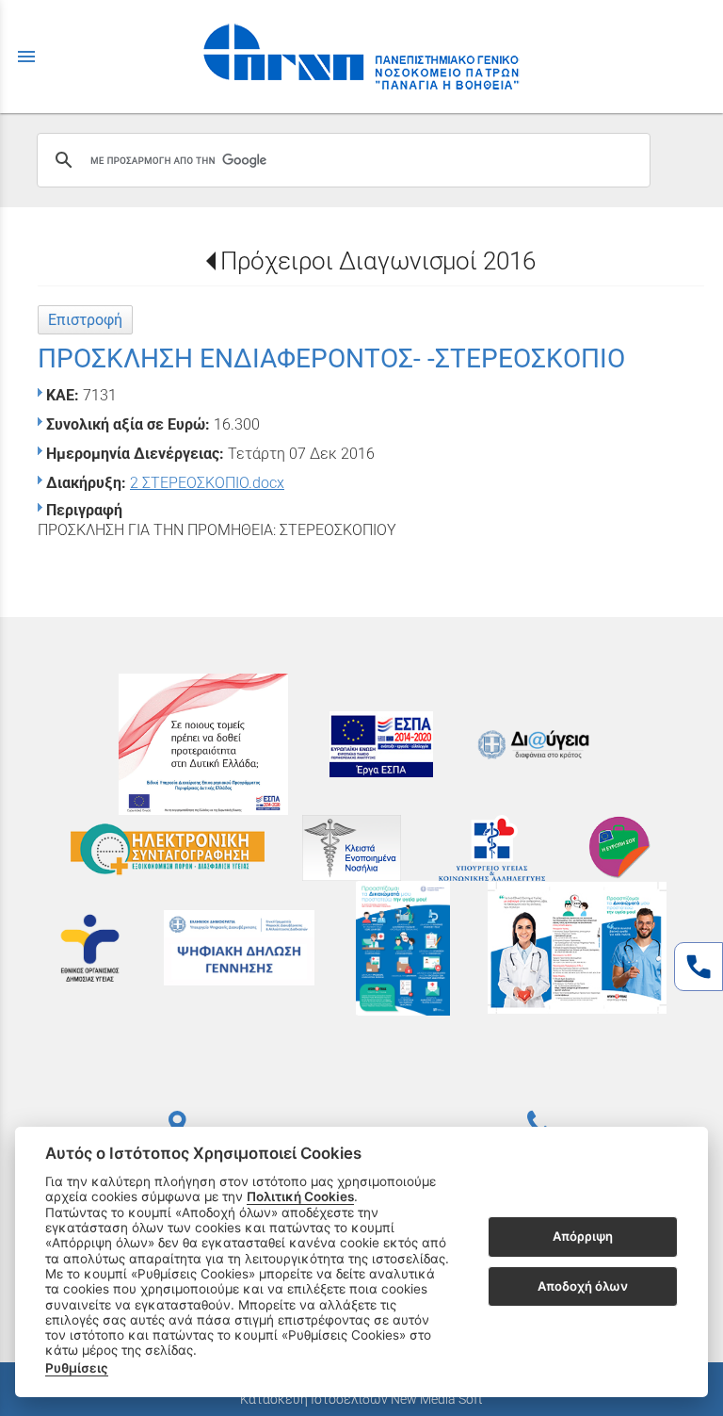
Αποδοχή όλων (583, 1286)
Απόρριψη (583, 1236)
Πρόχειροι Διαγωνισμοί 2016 (378, 261)
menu (26, 56)
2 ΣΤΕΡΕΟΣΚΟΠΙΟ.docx (207, 483)
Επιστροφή (85, 320)
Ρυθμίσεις (76, 1367)
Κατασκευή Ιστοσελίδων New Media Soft (361, 1399)
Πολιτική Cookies (300, 1196)
